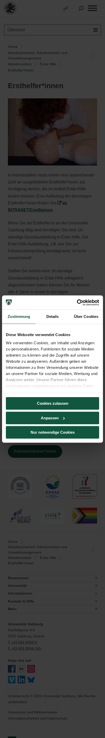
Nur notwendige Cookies (53, 432)
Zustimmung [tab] (19, 316)
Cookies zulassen (52, 403)
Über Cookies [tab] (86, 316)
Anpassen (50, 418)
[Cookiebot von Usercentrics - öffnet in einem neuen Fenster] (77, 302)
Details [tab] (52, 316)
